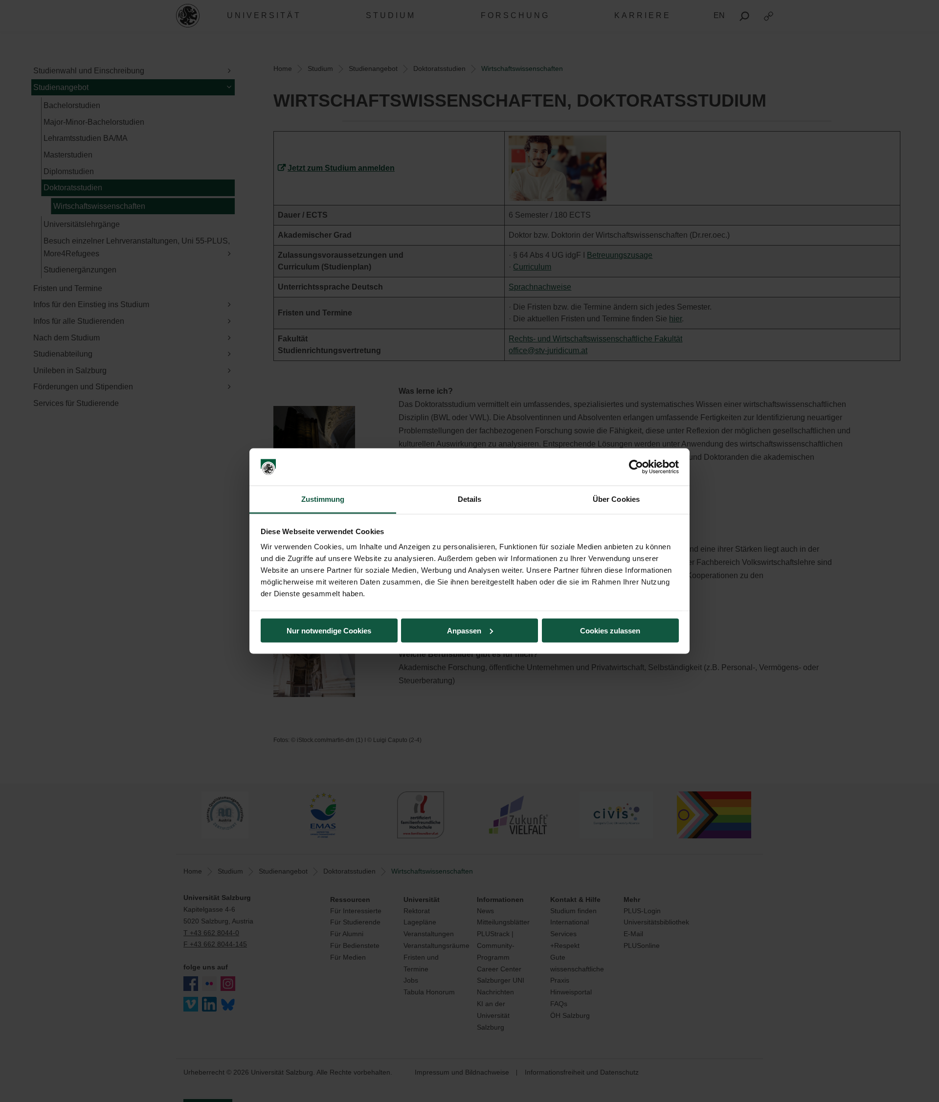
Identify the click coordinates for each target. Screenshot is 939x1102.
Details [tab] (470, 499)
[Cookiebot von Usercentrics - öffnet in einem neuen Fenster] (636, 467)
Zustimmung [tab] (323, 499)
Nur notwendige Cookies (329, 630)
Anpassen (464, 630)
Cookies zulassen (610, 630)
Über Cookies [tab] (616, 499)
